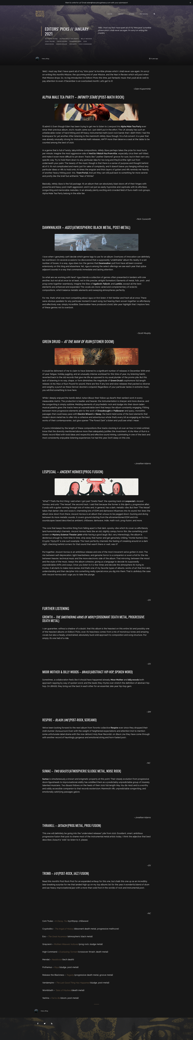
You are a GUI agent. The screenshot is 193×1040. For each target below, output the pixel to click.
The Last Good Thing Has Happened (73, 982)
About (121, 14)
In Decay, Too (61, 921)
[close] (190, 2)
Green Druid (61, 44)
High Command (85, 44)
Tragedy (70, 975)
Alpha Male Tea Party (69, 38)
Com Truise (50, 41)
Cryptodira (62, 41)
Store (131, 14)
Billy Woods (86, 38)
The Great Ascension (57, 936)
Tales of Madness (63, 990)
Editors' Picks (51, 38)
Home (110, 14)
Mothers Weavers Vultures (66, 944)
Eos (85, 41)
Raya (56, 967)
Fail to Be (55, 998)
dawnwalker (75, 41)
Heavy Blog (45, 58)
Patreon (144, 14)
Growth (73, 44)
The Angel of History (64, 929)
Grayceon (49, 44)
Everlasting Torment (68, 952)
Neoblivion (57, 959)
